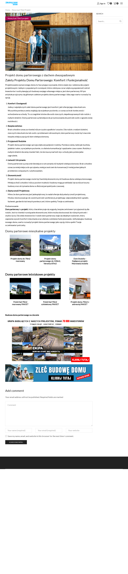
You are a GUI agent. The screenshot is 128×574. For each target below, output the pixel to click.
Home (7, 10)
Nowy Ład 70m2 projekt (21, 10)
